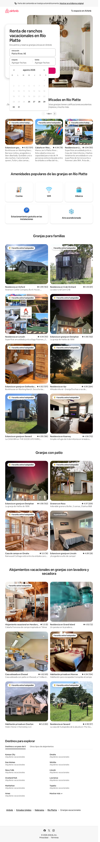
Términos (55, 837)
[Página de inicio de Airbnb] (11, 11)
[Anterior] (43, 114)
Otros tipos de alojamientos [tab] (42, 746)
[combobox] (33, 53)
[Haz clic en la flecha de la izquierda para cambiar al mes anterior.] (14, 70)
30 (14, 107)
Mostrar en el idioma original (72, 3)
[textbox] (21, 62)
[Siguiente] (54, 114)
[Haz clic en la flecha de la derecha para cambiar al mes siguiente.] (44, 70)
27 (34, 102)
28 (39, 102)
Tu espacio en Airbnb (81, 10)
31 (19, 107)
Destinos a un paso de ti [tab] (15, 746)
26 (29, 102)
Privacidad (43, 837)
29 (44, 102)
